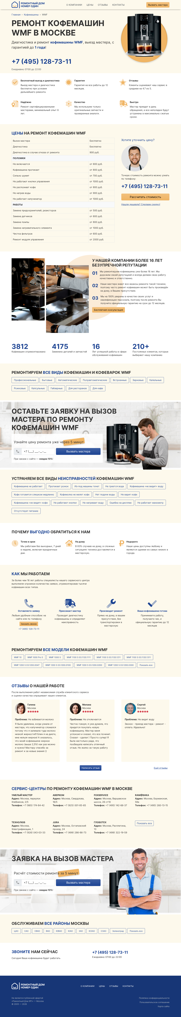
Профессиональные (25, 380)
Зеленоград (118, 931)
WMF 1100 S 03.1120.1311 (139, 657)
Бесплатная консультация (108, 309)
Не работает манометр (150, 502)
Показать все (146, 665)
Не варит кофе (129, 494)
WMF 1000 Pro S (35, 657)
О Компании (74, 4)
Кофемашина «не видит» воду (146, 486)
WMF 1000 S (55, 657)
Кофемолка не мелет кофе (74, 494)
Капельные (155, 380)
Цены (90, 4)
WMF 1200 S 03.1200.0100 (58, 665)
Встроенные (120, 380)
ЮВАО (59, 931)
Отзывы (103, 4)
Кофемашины (31, 14)
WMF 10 (17, 657)
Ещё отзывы (161, 768)
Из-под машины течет (87, 486)
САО (26, 931)
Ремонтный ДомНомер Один (33, 5)
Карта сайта (163, 1006)
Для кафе (98, 388)
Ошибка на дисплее (121, 502)
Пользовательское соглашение (154, 1002)
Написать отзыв (91, 768)
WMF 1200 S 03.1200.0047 (26, 665)
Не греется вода (114, 486)
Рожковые (20, 388)
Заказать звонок (29, 624)
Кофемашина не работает (28, 486)
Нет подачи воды (105, 494)
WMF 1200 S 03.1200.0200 (89, 665)
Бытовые (47, 380)
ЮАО (70, 931)
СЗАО (103, 931)
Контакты (118, 4)
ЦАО (16, 931)
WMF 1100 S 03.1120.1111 (79, 657)
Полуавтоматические (95, 380)
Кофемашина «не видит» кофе (31, 502)
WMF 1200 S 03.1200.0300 (121, 665)
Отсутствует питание (26, 510)
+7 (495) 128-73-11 (42, 61)
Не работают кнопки (65, 502)
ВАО (48, 931)
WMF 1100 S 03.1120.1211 (109, 657)
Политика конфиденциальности (154, 998)
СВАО (37, 931)
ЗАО (81, 931)
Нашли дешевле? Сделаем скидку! (140, 204)
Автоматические (67, 380)
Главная (16, 14)
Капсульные (38, 388)
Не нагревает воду (93, 502)
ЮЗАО (92, 931)
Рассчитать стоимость (145, 197)
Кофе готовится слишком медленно (34, 494)
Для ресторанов (77, 388)
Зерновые (138, 380)
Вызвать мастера (158, 4)
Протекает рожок (59, 486)
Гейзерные (57, 388)
